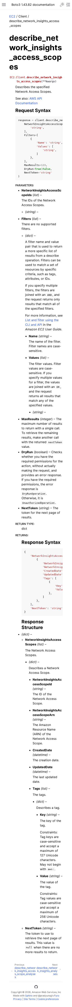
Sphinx (29, 995)
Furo (56, 995)
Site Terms (29, 999)
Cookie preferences (48, 999)
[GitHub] (36, 987)
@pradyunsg (45, 995)
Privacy (17, 999)
